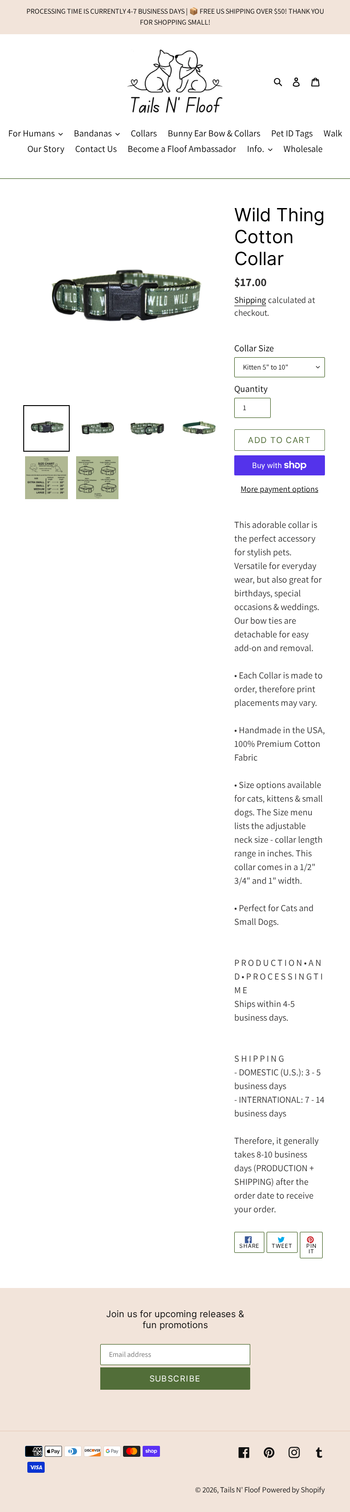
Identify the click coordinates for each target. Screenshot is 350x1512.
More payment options (279, 489)
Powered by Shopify (293, 1490)
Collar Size (254, 348)
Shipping (250, 299)
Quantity (251, 389)
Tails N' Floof (240, 1490)
